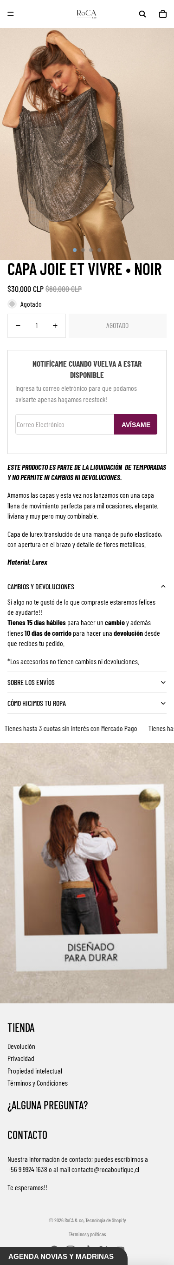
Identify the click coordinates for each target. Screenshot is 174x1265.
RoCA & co (74, 1220)
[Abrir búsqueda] (142, 14)
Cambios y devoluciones (40, 586)
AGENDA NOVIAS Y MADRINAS (61, 1256)
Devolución (21, 1045)
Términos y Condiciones (37, 1082)
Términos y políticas (87, 1234)
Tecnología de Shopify (105, 1220)
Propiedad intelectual (34, 1070)
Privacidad (20, 1058)
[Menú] (10, 14)
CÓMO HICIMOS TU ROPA (36, 702)
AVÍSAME (136, 424)
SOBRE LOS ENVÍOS (31, 682)
